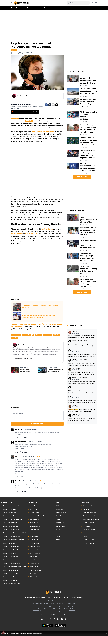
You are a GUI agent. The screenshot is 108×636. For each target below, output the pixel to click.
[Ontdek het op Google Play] (47, 625)
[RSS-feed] (58, 619)
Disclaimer (80, 597)
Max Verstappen (31, 234)
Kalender (29, 8)
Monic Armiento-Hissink (79, 340)
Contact (72, 597)
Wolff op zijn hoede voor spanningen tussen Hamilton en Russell (40, 307)
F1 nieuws (38, 334)
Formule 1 (13, 50)
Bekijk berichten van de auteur (23, 358)
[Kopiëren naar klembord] (56, 104)
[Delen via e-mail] (53, 104)
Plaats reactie (37, 424)
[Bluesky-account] (62, 619)
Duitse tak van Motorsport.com (42, 132)
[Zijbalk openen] (12, 3)
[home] (11, 8)
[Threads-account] (66, 619)
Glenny (74, 331)
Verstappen (20, 8)
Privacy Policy (45, 597)
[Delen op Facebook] (46, 104)
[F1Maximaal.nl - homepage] (21, 2)
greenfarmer (76, 414)
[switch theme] (92, 3)
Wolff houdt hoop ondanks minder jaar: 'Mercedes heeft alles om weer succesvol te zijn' (39, 316)
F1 (14, 8)
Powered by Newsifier (54, 630)
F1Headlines (56, 597)
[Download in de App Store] (60, 625)
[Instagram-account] (50, 619)
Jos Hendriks (76, 368)
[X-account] (42, 619)
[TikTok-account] (54, 619)
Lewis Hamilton (17, 234)
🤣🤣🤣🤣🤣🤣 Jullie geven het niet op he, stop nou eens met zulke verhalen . (81, 410)
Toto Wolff (29, 121)
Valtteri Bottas (47, 229)
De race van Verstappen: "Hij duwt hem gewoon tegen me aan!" (21, 633)
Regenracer (76, 405)
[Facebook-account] (46, 619)
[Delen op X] (49, 104)
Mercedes (15, 118)
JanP (73, 396)
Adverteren (65, 597)
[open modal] (96, 3)
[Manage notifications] (3, 632)
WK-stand (39, 8)
